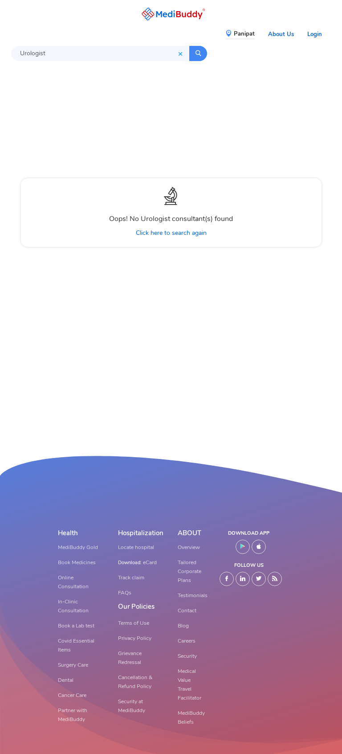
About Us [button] (281, 34)
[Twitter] (259, 579)
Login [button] (314, 34)
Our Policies (136, 606)
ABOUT (189, 533)
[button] (171, 14)
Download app (248, 533)
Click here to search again (171, 233)
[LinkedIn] (243, 579)
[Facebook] (227, 579)
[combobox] (100, 53)
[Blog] (275, 579)
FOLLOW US (249, 565)
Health (68, 533)
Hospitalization (140, 533)
